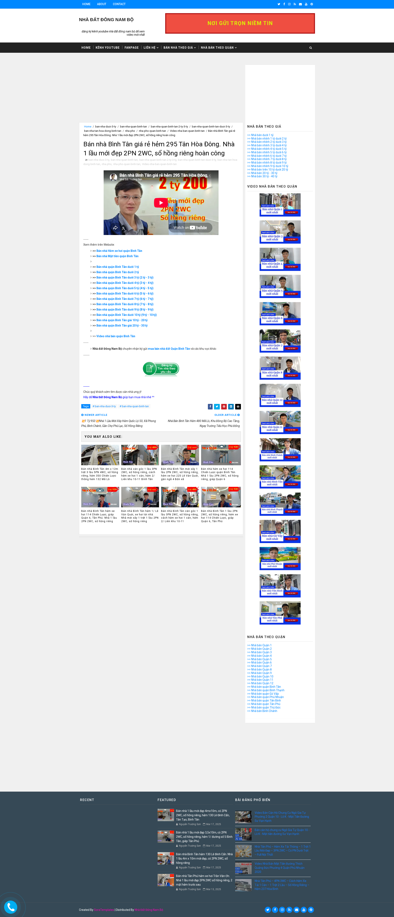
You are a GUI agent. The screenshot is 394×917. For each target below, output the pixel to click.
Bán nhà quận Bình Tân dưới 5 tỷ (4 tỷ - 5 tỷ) (124, 288)
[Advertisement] (161, 93)
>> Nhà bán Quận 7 (259, 666)
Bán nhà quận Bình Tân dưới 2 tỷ (117, 272)
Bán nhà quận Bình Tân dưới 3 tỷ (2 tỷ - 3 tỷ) (124, 277)
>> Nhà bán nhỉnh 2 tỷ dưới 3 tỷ (267, 141)
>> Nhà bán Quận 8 (259, 669)
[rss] (295, 4)
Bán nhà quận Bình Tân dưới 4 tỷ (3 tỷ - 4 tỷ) (124, 282)
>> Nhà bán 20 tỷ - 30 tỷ (262, 173)
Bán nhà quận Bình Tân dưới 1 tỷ (117, 266)
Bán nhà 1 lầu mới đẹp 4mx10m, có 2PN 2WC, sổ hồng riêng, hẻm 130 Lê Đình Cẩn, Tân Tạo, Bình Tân (203, 815)
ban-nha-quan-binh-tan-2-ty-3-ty (169, 126)
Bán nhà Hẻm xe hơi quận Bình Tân (119, 250)
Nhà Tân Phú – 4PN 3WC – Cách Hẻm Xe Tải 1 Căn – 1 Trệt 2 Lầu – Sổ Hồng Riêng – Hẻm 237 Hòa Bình (282, 885)
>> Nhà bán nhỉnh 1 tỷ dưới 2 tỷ (267, 138)
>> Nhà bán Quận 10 (260, 676)
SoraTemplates (104, 909)
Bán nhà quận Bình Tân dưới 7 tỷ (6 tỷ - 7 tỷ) (124, 298)
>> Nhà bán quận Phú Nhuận (265, 697)
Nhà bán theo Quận (217, 47)
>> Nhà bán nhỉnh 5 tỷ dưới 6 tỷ (267, 152)
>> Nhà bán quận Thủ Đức (264, 707)
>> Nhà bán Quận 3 (259, 652)
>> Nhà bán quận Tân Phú (263, 704)
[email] (300, 4)
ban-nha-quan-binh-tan (133, 126)
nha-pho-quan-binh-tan (152, 130)
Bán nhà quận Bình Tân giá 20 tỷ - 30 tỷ (122, 325)
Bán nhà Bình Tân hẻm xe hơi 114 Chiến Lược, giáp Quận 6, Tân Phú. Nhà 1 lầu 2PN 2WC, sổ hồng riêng (99, 516)
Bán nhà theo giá (178, 47)
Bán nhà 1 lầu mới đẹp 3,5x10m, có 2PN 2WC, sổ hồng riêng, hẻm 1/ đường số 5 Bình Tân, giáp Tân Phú (204, 837)
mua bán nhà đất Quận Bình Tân (169, 348)
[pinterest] (311, 4)
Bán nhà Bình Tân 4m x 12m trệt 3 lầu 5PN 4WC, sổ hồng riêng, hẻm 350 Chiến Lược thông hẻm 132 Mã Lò (99, 474)
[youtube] (306, 4)
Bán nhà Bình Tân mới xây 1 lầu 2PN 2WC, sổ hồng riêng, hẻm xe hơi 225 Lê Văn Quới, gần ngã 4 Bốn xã (180, 474)
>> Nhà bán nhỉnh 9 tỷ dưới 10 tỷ (267, 166)
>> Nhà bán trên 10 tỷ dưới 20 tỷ (267, 169)
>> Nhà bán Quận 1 (259, 645)
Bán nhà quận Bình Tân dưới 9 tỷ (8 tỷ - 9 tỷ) (124, 309)
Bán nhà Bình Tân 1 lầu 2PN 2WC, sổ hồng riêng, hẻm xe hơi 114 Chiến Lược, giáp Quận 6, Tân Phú (219, 516)
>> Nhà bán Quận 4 (259, 655)
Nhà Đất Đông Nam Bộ (149, 909)
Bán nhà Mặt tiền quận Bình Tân (117, 256)
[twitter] (279, 4)
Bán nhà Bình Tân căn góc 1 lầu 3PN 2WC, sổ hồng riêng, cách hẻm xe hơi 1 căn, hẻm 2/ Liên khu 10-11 (180, 516)
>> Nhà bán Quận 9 (259, 673)
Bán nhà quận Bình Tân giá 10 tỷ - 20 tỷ (122, 320)
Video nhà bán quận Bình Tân (115, 336)
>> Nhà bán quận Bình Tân (264, 686)
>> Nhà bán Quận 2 (259, 648)
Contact (119, 4)
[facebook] (284, 4)
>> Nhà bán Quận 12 (260, 683)
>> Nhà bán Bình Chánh (262, 711)
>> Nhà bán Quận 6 (259, 662)
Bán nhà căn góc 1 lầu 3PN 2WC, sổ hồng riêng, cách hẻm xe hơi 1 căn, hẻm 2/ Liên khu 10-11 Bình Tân (139, 474)
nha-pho (130, 130)
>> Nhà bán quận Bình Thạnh (265, 690)
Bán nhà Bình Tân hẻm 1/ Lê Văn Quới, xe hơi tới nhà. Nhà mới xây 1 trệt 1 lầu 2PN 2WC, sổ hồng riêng (140, 516)
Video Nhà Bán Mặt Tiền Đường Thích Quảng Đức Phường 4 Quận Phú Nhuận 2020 (280, 867)
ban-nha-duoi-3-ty (105, 126)
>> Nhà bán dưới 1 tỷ (260, 135)
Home (86, 4)
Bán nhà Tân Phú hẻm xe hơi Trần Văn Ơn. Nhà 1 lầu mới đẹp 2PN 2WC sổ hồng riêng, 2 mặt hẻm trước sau (204, 880)
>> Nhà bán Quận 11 (260, 679)
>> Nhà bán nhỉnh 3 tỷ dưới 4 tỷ (267, 145)
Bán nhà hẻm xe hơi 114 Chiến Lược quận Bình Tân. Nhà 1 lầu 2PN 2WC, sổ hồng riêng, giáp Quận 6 (220, 474)
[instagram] (289, 4)
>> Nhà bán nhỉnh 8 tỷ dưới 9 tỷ (267, 162)
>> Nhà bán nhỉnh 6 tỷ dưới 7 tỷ (267, 155)
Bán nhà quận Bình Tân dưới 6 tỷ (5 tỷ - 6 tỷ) (124, 293)
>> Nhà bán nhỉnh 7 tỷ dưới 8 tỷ (267, 159)
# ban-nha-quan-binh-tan (134, 406)
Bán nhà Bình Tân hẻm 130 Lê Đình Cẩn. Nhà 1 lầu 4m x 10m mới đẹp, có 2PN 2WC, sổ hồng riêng (204, 858)
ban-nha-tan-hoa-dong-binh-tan (102, 130)
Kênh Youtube (108, 47)
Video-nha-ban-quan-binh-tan (187, 130)
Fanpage (132, 47)
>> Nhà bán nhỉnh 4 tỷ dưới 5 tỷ (267, 148)
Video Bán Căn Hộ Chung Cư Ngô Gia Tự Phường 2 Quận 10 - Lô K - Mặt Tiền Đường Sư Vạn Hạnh (282, 816)
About (101, 4)
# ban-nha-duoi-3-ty (104, 406)
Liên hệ (150, 47)
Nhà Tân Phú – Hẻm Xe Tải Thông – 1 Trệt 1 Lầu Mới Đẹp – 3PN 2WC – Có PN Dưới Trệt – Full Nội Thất (283, 850)
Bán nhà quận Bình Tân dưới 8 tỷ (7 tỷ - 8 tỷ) (124, 304)
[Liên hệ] (10, 906)
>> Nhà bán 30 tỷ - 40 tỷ (262, 176)
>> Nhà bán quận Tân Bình (264, 700)
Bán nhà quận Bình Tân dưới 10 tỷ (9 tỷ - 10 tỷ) (126, 314)
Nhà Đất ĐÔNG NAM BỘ (106, 19)
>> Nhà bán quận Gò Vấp (263, 693)
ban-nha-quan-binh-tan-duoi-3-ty (211, 126)
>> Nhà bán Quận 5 (259, 659)
